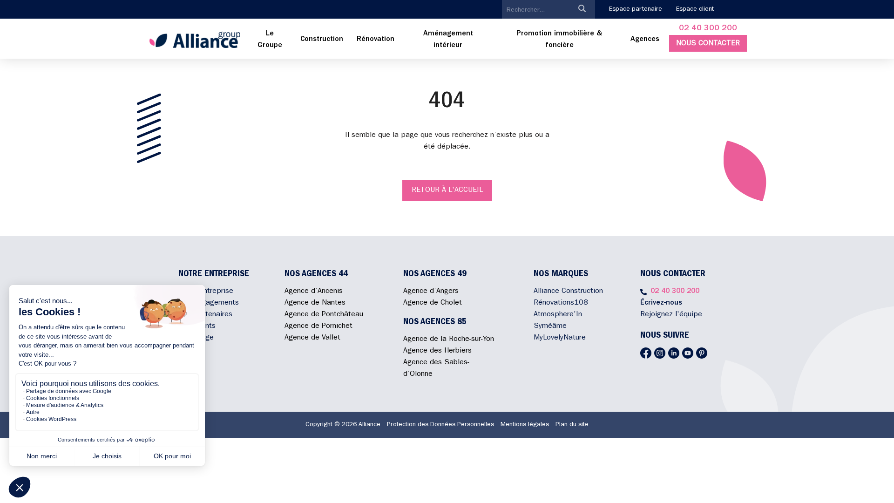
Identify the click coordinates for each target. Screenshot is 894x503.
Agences (644, 39)
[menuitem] (270, 40)
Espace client (695, 9)
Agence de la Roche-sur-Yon (448, 339)
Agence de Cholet (432, 303)
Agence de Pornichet (318, 326)
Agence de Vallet (312, 338)
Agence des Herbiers (437, 351)
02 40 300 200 (708, 29)
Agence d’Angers (431, 291)
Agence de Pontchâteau (323, 315)
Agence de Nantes (314, 303)
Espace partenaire (635, 9)
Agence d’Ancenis (313, 291)
